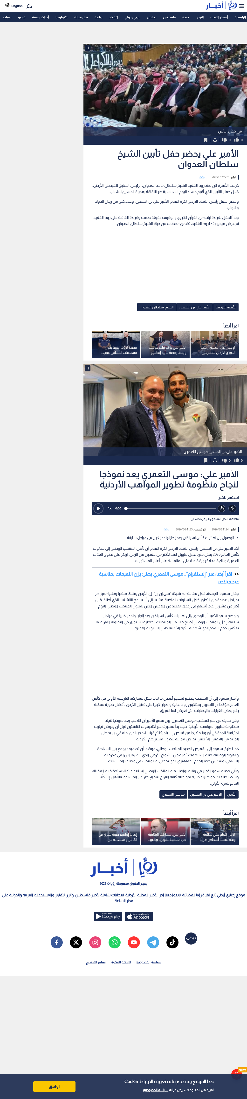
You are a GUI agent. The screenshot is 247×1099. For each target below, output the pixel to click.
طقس (151, 17)
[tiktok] (172, 942)
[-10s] (221, 508)
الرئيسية (240, 17)
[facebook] (57, 942)
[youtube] (134, 942)
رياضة (98, 17)
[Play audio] (98, 508)
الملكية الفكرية (121, 962)
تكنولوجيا (61, 17)
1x (109, 508)
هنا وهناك (81, 17)
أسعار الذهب (219, 17)
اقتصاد (113, 17)
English (17, 6)
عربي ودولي (132, 17)
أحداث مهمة (40, 17)
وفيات (7, 17)
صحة (185, 17)
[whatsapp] (115, 942)
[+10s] (232, 508)
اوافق (54, 1086)
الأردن (200, 17)
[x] (76, 942)
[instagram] (95, 942)
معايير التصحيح (96, 962)
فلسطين (169, 17)
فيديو (21, 17)
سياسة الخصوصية (155, 1090)
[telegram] (153, 942)
